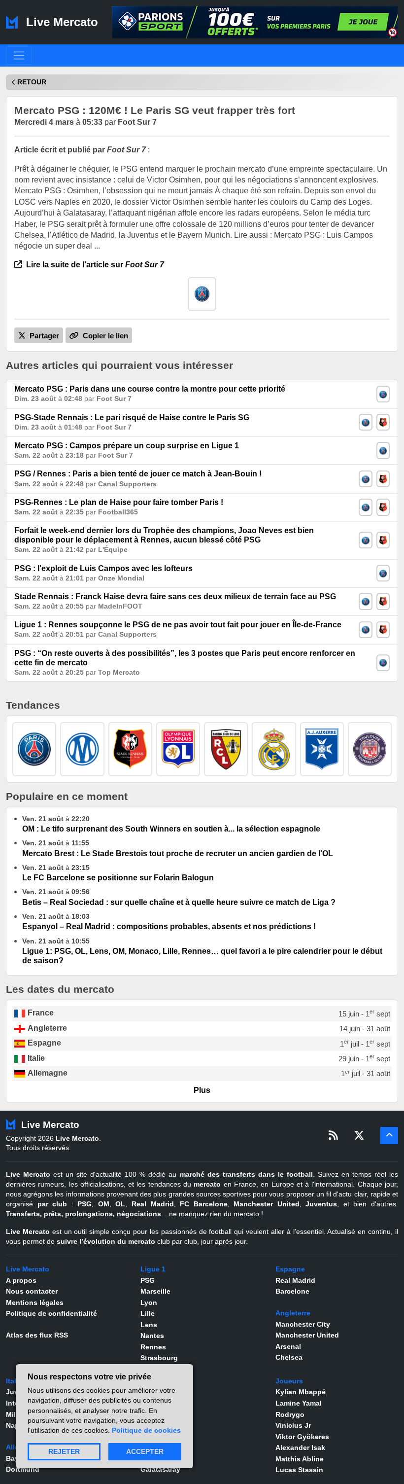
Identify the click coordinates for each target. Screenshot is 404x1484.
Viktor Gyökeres (302, 1437)
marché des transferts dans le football (246, 1174)
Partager (43, 335)
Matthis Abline (299, 1459)
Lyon (148, 1302)
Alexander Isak (300, 1447)
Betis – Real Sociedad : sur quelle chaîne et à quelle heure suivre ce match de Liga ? (179, 902)
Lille (147, 1313)
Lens (148, 1325)
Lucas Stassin (299, 1470)
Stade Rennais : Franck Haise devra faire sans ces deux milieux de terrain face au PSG (175, 596)
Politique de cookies (146, 1430)
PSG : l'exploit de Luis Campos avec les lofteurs (103, 568)
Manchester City (302, 1324)
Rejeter (64, 1451)
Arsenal (288, 1346)
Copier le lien (104, 335)
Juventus (321, 1204)
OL (120, 1204)
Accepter (145, 1451)
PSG (84, 1204)
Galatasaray (160, 1469)
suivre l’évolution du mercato (106, 1241)
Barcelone (292, 1291)
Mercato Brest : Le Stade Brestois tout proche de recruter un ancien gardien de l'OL (177, 853)
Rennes (153, 1347)
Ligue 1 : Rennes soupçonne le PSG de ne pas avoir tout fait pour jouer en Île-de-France (177, 624)
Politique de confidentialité (51, 1313)
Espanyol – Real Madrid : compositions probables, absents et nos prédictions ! (169, 926)
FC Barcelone (204, 1204)
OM (103, 1204)
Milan (15, 1414)
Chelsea (289, 1357)
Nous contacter (32, 1291)
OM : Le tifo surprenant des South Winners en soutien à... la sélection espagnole (171, 829)
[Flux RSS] (333, 1135)
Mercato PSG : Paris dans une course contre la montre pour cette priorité (149, 389)
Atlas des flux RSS (37, 1335)
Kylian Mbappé (300, 1392)
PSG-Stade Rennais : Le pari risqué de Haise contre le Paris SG (131, 417)
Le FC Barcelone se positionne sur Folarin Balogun (118, 877)
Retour (31, 82)
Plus (202, 1090)
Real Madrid (153, 1204)
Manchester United (267, 1204)
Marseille (155, 1291)
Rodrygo (289, 1414)
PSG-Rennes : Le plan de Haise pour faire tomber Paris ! (118, 502)
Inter (13, 1403)
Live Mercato (60, 22)
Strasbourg (159, 1358)
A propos (21, 1280)
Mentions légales (35, 1302)
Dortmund (22, 1469)
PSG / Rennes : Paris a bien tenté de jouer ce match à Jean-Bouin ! (138, 474)
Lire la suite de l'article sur (94, 264)
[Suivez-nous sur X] (359, 1135)
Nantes (152, 1335)
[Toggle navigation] (19, 55)
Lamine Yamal (298, 1403)
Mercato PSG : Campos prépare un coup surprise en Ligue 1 (126, 445)
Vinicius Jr (293, 1425)
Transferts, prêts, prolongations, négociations (83, 1214)
